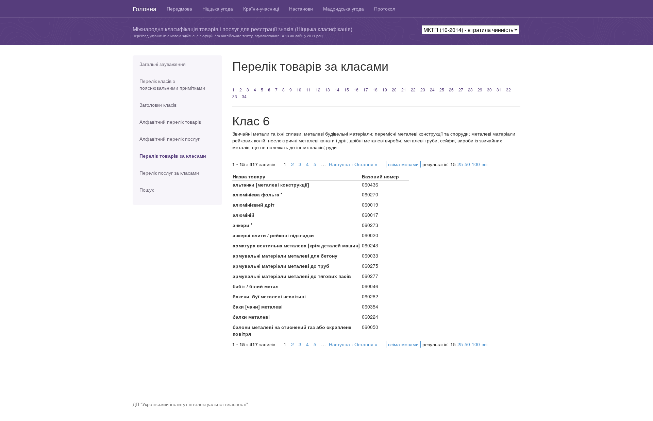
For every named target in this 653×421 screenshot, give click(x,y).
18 (375, 89)
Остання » (366, 164)
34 (244, 96)
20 (394, 89)
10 (299, 89)
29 (480, 89)
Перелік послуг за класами (169, 172)
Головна (144, 8)
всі (484, 164)
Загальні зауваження (162, 63)
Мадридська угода (343, 8)
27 (460, 89)
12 (318, 89)
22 (413, 89)
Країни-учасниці (261, 8)
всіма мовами (403, 164)
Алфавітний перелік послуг (169, 138)
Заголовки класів (158, 104)
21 (403, 89)
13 (327, 89)
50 (467, 164)
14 (337, 89)
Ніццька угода (217, 8)
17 (365, 89)
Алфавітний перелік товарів (170, 121)
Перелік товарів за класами (172, 155)
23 (422, 89)
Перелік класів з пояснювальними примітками (172, 84)
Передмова (179, 8)
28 (470, 89)
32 (508, 89)
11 (308, 89)
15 (346, 89)
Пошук (146, 189)
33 (234, 96)
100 (476, 164)
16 (356, 89)
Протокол (384, 8)
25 (441, 89)
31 (499, 89)
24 (432, 89)
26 (451, 89)
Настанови (301, 8)
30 (489, 89)
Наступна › (341, 164)
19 (384, 89)
